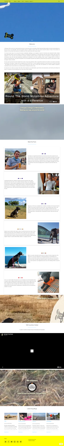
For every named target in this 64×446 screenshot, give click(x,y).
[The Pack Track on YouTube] (11, 442)
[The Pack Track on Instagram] (14, 442)
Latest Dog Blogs (32, 408)
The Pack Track (7, 1)
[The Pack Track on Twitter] (5, 442)
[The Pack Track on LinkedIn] (18, 442)
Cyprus (34, 421)
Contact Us (27, 1)
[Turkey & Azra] (25, 416)
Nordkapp (49, 421)
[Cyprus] (39, 416)
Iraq (5, 421)
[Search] (59, 1)
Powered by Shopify (31, 440)
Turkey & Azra (21, 421)
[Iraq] (10, 416)
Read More (6, 432)
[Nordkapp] (53, 416)
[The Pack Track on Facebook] (8, 442)
